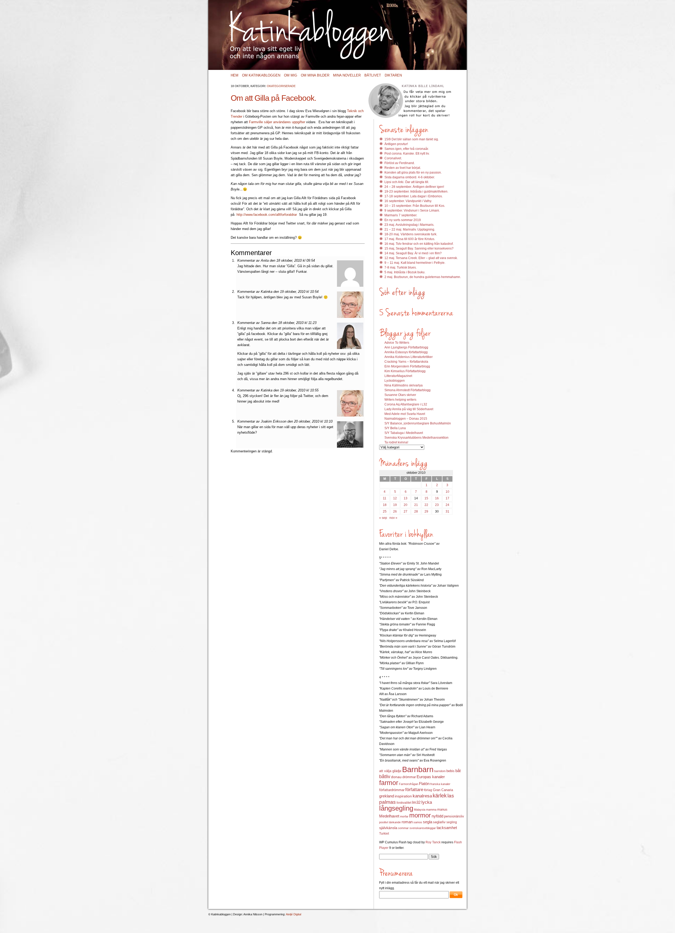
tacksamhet (447, 828)
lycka (426, 802)
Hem (234, 75)
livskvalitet (404, 803)
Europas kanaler (431, 777)
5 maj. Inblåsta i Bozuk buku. (404, 272)
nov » (393, 518)
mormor (420, 815)
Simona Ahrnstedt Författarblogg (407, 390)
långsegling (396, 808)
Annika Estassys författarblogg (406, 352)
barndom (440, 771)
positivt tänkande (390, 822)
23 (437, 505)
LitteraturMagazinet (398, 376)
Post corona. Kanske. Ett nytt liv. (407, 153)
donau (396, 777)
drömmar (409, 777)
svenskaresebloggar (422, 828)
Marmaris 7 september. (400, 215)
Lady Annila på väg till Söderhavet (408, 409)
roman (407, 822)
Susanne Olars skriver (400, 395)
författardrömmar (391, 790)
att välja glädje (390, 771)
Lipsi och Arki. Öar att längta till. (406, 182)
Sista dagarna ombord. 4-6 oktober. (409, 177)
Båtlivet (372, 75)
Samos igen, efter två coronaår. (406, 149)
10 (447, 492)
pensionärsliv (454, 816)
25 (385, 511)
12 (395, 498)
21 (416, 505)
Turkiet (384, 833)
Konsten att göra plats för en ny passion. (413, 172)
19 (395, 505)
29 (426, 511)
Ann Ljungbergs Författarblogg (406, 347)
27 (405, 511)
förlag (428, 790)
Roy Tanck (433, 842)
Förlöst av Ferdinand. (399, 163)
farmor (388, 782)
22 (426, 505)
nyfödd (437, 816)
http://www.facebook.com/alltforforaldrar (267, 215)
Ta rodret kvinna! (396, 442)
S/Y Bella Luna (395, 428)
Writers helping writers (400, 399)
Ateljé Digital (293, 914)
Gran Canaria (443, 790)
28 (416, 511)
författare (414, 789)
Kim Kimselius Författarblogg (405, 371)
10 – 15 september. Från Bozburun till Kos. (414, 206)
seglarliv (439, 822)
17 (447, 498)
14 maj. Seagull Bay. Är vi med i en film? (413, 253)
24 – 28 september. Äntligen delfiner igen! (414, 187)
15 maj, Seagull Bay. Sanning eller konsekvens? (419, 248)
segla (427, 822)
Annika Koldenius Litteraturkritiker (408, 357)
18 (385, 505)
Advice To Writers (396, 343)
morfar (404, 816)
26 (395, 511)
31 (447, 511)
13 (405, 498)
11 (384, 498)
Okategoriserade (281, 86)
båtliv (384, 776)
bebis (450, 771)
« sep (383, 518)
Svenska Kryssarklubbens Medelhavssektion (416, 437)
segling (451, 822)
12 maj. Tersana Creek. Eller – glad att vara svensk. (421, 258)
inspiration (403, 796)
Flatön (424, 783)
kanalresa (422, 795)
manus (442, 809)
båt (458, 771)
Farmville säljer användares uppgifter (277, 122)
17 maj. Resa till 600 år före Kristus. (409, 239)
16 (437, 498)
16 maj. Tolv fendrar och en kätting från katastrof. (419, 244)
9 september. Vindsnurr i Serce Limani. (412, 210)
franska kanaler (440, 784)
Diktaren (393, 75)
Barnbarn (417, 769)
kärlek (440, 795)
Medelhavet (389, 816)
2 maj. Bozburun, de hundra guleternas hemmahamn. (422, 277)
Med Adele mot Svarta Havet (404, 414)
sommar (403, 828)
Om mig (290, 75)
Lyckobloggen (394, 380)
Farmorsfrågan (408, 784)
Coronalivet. (393, 158)
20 (405, 505)
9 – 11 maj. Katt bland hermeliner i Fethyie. (414, 263)
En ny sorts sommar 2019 (402, 220)
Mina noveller (347, 75)
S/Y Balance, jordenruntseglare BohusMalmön (417, 423)
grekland (386, 796)
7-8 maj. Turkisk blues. (400, 267)
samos (417, 822)
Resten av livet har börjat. (402, 168)
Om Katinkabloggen (261, 75)
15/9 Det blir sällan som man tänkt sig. (411, 139)
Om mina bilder (315, 75)
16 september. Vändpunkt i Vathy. (408, 201)
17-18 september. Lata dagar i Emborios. (413, 196)
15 (426, 498)
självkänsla (388, 828)
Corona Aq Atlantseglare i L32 (405, 404)
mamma (431, 809)
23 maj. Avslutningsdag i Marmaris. (409, 225)
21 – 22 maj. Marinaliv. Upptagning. (409, 229)
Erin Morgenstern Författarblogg (407, 366)
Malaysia (419, 809)
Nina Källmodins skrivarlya (403, 385)
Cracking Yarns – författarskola (406, 361)
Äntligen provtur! (396, 144)
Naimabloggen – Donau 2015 (405, 418)
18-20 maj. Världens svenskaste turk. (410, 234)
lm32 (416, 802)
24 (447, 505)
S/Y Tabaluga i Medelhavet (403, 433)
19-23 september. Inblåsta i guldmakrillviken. (416, 191)
